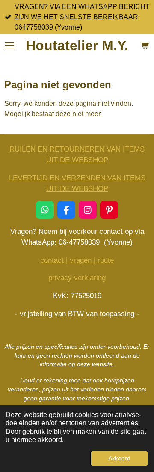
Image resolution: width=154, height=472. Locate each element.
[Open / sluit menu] (9, 45)
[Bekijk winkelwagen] (144, 45)
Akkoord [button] (119, 458)
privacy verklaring (77, 278)
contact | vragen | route (77, 260)
